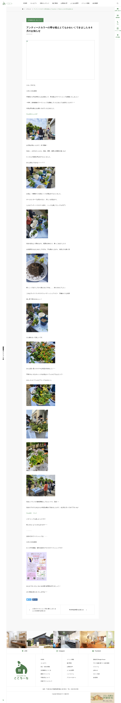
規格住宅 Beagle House (99, 659)
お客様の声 (64, 3)
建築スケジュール (45, 673)
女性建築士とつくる (46, 670)
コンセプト (33, 3)
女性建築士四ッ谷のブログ (35, 20)
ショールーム (70, 673)
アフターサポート (71, 677)
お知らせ (95, 670)
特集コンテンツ (44, 3)
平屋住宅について (45, 677)
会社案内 (95, 677)
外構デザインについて (46, 681)
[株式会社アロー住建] (7, 3)
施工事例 (55, 3)
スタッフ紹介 (96, 673)
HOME (25, 3)
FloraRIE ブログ (31, 513)
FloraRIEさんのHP (31, 114)
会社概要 (95, 3)
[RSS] (3, 699)
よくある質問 (74, 3)
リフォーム (96, 666)
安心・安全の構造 (45, 666)
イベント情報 (85, 3)
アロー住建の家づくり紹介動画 (101, 663)
